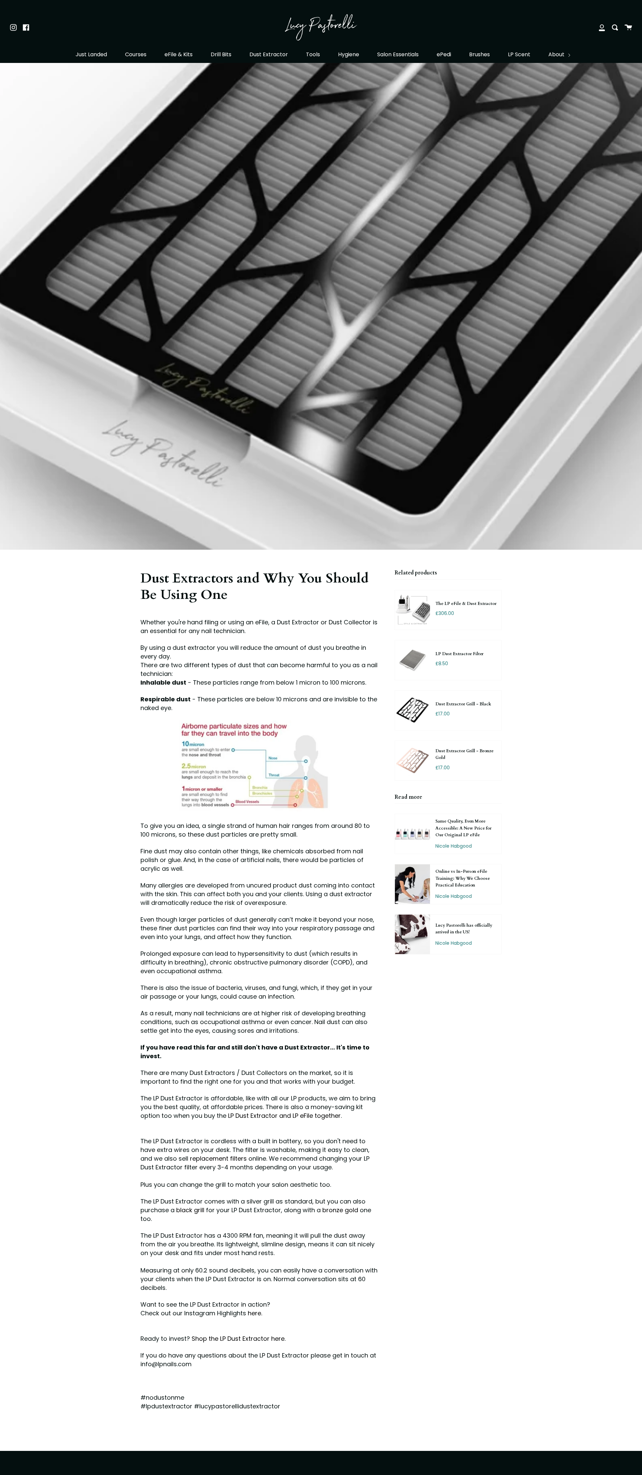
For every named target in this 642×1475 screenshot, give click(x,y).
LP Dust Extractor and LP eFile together (284, 1115)
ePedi (444, 54)
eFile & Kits (179, 54)
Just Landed (91, 54)
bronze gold (340, 1210)
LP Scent (519, 54)
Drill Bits (221, 54)
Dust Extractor (268, 54)
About (557, 54)
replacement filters (218, 1158)
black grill (191, 1210)
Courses (135, 54)
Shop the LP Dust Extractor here (238, 1338)
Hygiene (348, 54)
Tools (313, 54)
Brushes (479, 54)
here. (255, 1313)
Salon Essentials (398, 54)
